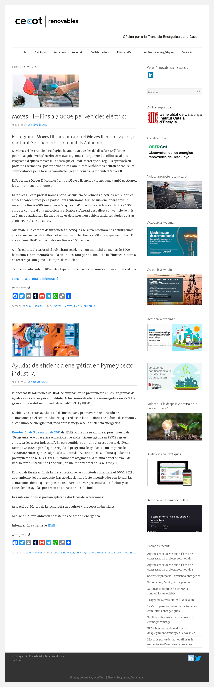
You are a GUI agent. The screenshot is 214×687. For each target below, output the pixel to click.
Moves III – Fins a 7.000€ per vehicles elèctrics (69, 116)
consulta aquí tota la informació (35, 279)
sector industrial (125, 553)
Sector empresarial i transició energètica (173, 576)
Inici (24, 52)
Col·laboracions (100, 52)
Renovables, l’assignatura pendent (169, 582)
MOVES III (70, 306)
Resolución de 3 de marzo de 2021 (36, 432)
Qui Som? (40, 52)
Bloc (28, 306)
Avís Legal (18, 656)
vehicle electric (85, 306)
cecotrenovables (64, 553)
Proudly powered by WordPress (87, 677)
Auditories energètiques (158, 52)
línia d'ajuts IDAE (86, 553)
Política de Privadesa (38, 656)
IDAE (51, 525)
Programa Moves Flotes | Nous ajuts (171, 599)
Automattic (137, 677)
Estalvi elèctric (126, 52)
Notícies (38, 306)
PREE (110, 553)
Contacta (187, 52)
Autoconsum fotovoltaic (68, 52)
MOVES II (59, 306)
